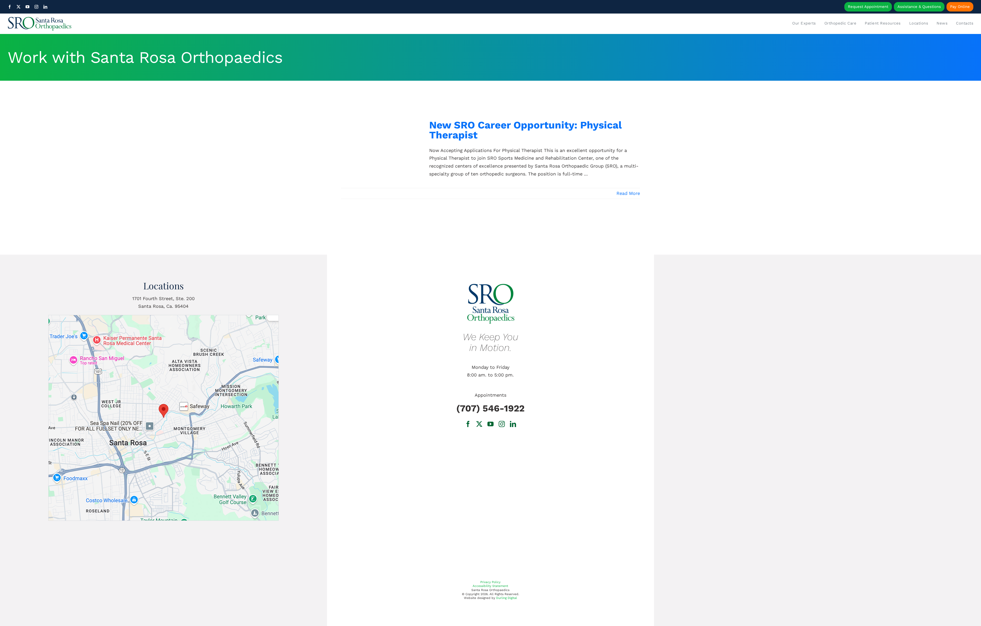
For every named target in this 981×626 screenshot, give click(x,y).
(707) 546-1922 (490, 408)
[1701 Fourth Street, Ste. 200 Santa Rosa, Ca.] (163, 317)
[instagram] (36, 7)
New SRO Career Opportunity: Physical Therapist (525, 130)
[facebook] (9, 7)
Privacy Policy (490, 582)
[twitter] (18, 7)
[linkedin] (45, 7)
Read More (628, 193)
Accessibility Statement (490, 586)
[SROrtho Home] (128, 23)
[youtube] (27, 7)
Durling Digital (506, 598)
